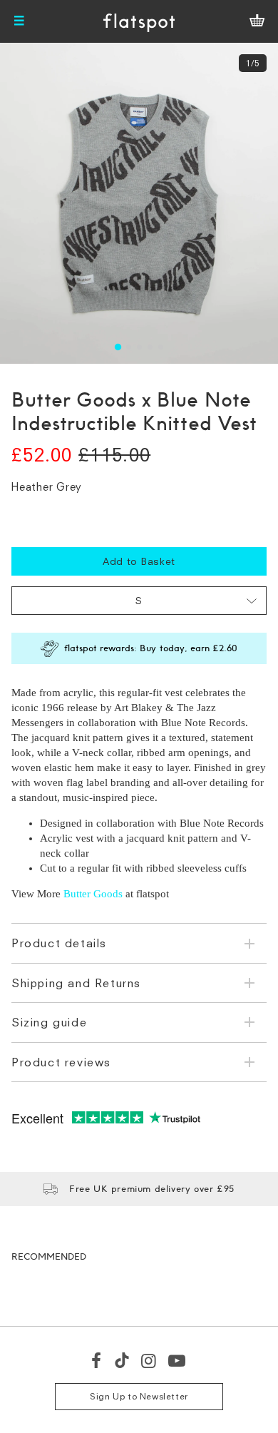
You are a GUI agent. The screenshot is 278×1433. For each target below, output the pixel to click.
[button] (117, 347)
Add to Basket (139, 561)
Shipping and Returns (76, 983)
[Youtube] (177, 1360)
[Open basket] (257, 21)
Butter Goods (93, 893)
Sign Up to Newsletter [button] (139, 1396)
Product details (59, 943)
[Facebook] (97, 1360)
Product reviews (61, 1062)
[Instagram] (149, 1360)
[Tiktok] (122, 1360)
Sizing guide (49, 1022)
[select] (139, 600)
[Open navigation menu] (19, 21)
